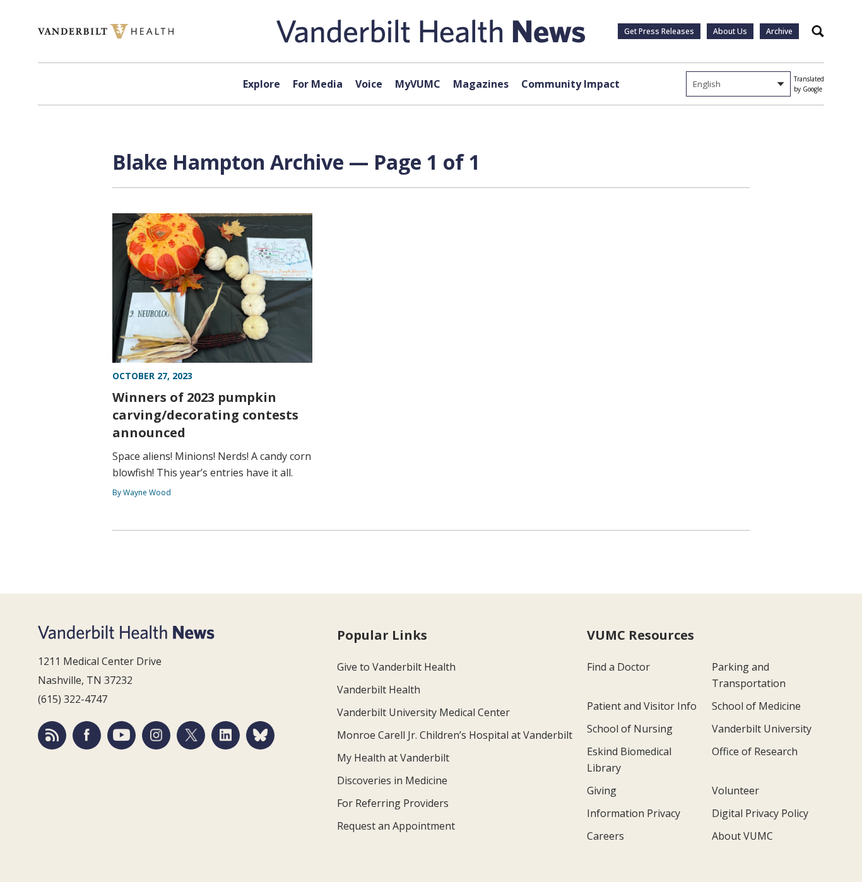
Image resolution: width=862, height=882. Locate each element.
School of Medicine (756, 706)
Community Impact (570, 84)
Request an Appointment (396, 826)
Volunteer (735, 790)
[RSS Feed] (52, 735)
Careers (605, 836)
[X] (191, 735)
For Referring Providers (393, 803)
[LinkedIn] (225, 735)
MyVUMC (417, 84)
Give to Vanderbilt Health (396, 667)
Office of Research (755, 751)
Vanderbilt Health (378, 690)
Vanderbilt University (762, 729)
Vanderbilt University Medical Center (423, 712)
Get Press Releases (659, 31)
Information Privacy (633, 813)
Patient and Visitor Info (642, 706)
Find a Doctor (618, 667)
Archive (779, 31)
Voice (368, 84)
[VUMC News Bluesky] (260, 735)
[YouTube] (121, 735)
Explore (261, 84)
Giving (602, 790)
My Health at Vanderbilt (393, 758)
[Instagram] (156, 735)
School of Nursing (630, 729)
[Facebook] (87, 735)
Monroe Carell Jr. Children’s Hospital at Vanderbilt (454, 735)
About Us (730, 31)
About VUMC (742, 836)
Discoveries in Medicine (392, 780)
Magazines (481, 84)
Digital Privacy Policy (760, 813)
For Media (318, 84)
